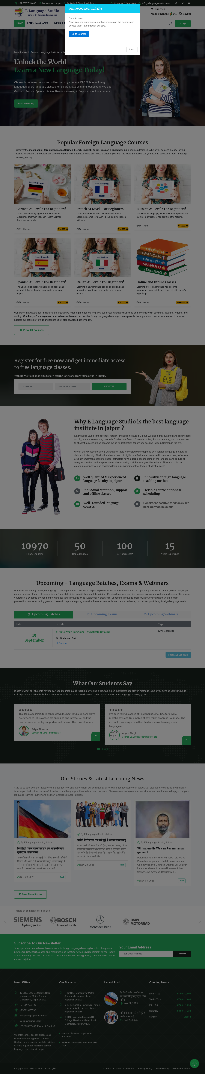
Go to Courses (78, 34)
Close (132, 49)
